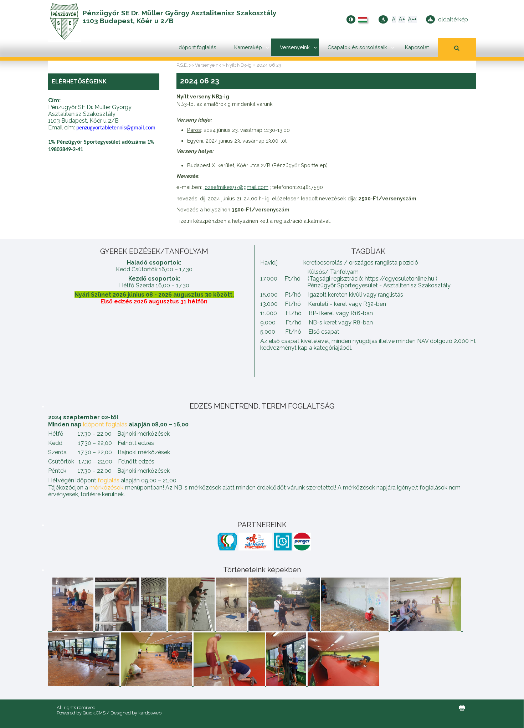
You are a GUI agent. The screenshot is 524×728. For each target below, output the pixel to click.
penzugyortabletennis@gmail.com (115, 128)
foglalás (108, 480)
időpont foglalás (105, 424)
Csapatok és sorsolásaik (357, 47)
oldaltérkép (453, 19)
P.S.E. (182, 65)
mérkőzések (106, 487)
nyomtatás (462, 708)
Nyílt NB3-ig (239, 65)
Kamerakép (248, 47)
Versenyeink (295, 47)
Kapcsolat (417, 47)
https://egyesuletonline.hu (398, 278)
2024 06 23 (269, 65)
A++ (412, 19)
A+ (402, 19)
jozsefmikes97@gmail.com (236, 187)
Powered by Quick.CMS (81, 713)
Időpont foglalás (197, 47)
